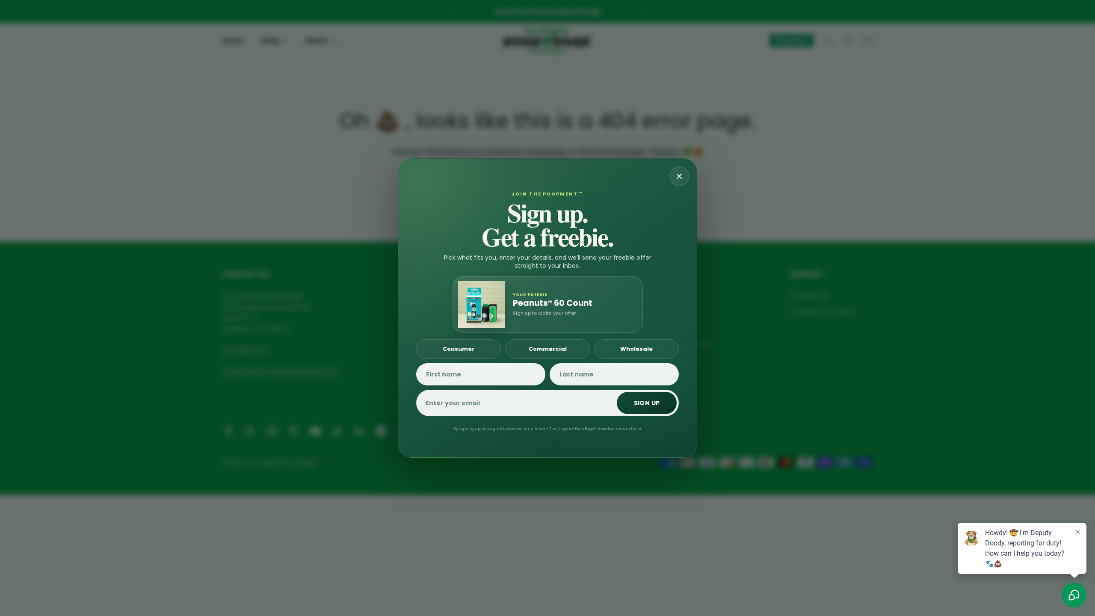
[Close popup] (679, 176)
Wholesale (636, 349)
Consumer (458, 349)
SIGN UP (647, 403)
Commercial (548, 349)
